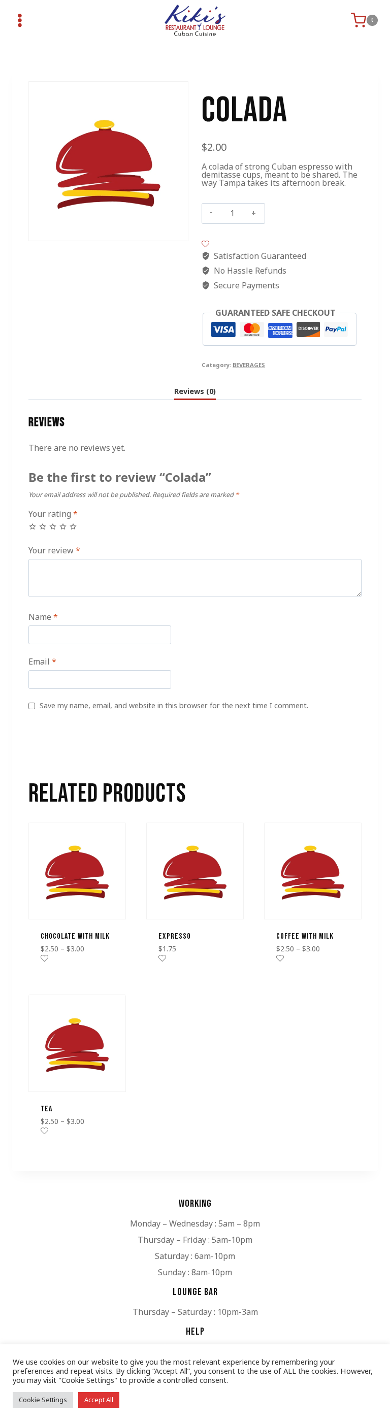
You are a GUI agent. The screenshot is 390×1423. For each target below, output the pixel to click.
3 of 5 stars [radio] (53, 526)
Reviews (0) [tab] (195, 391)
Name (43, 617)
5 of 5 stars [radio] (73, 526)
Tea (46, 1109)
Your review (54, 550)
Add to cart (299, 213)
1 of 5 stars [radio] (32, 526)
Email (42, 661)
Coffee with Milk (305, 936)
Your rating (53, 514)
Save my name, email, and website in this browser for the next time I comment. (174, 705)
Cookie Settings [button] (43, 1399)
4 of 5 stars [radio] (63, 526)
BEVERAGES (249, 365)
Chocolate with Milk (75, 936)
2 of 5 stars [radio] (43, 526)
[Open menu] (19, 20)
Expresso (174, 936)
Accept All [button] (98, 1399)
